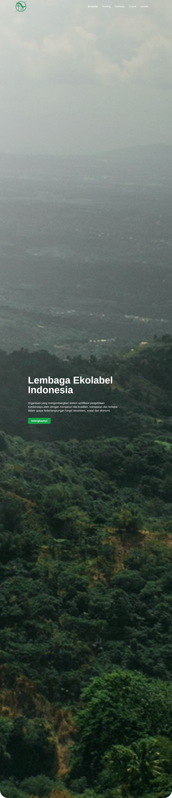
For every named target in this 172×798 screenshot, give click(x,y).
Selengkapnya (39, 421)
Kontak (144, 6)
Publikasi (119, 6)
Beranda (93, 6)
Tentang (106, 6)
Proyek (132, 6)
